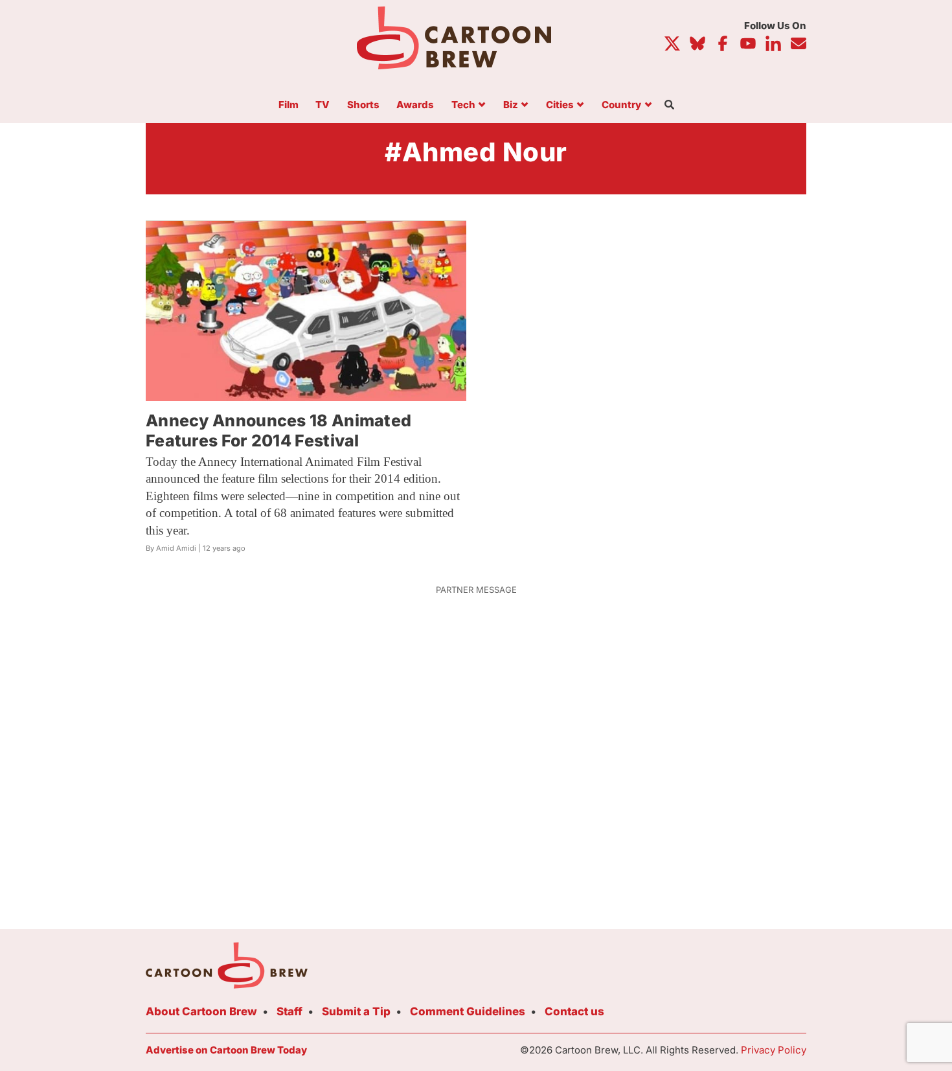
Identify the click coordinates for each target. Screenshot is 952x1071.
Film (288, 105)
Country (621, 105)
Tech (463, 105)
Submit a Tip (356, 1011)
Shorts (363, 105)
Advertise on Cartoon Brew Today (226, 1050)
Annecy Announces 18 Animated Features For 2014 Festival (278, 430)
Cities (560, 105)
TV (322, 105)
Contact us (574, 1011)
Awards (415, 105)
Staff (289, 1011)
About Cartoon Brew (201, 1011)
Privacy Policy (773, 1050)
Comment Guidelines (467, 1011)
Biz (510, 105)
